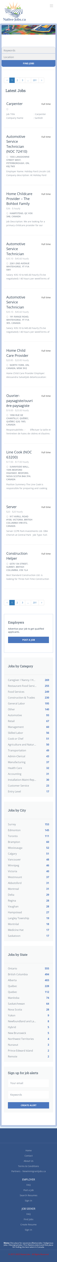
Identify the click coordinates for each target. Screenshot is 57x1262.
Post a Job (28, 639)
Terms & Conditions (28, 1166)
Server (11, 506)
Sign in (28, 1200)
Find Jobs (28, 63)
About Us (28, 1160)
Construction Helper (17, 556)
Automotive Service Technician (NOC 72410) (16, 144)
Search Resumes (28, 1195)
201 (35, 80)
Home (28, 1150)
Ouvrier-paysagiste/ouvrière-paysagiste (19, 400)
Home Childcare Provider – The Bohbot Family (19, 198)
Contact (29, 1155)
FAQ (28, 1184)
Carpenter (14, 103)
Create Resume (28, 1224)
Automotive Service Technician (15, 248)
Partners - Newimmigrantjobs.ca (28, 1171)
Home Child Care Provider (17, 353)
